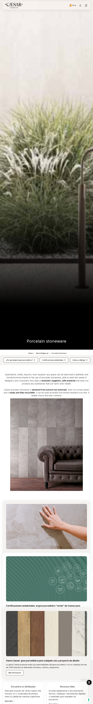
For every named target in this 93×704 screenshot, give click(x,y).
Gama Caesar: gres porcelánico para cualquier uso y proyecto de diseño (42, 660)
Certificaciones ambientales (53, 360)
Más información (14, 673)
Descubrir (9, 701)
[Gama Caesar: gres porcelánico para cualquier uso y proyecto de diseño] (46, 633)
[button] (89, 682)
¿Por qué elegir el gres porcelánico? (19, 360)
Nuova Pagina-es (42, 353)
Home (30, 353)
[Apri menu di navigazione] (86, 5)
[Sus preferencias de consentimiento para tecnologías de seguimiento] (88, 700)
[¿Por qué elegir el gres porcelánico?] (46, 526)
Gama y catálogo (79, 360)
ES (75, 5)
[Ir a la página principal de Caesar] (14, 5)
